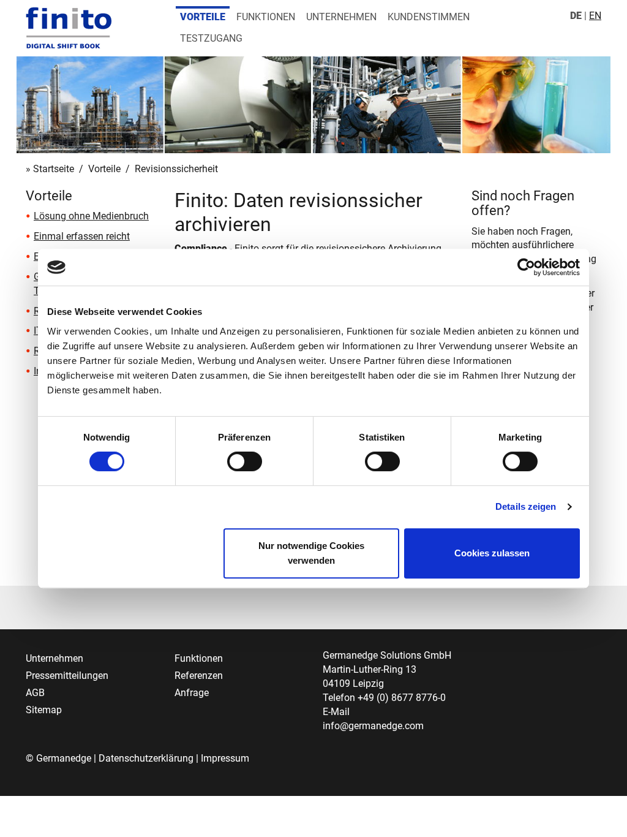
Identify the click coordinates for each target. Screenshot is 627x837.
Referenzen (199, 675)
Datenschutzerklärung (146, 758)
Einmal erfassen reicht (82, 236)
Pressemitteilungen (67, 675)
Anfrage (192, 693)
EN (595, 15)
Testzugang (211, 38)
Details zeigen (525, 506)
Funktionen (265, 17)
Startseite (53, 169)
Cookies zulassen (492, 553)
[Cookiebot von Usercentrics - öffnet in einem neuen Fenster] (526, 267)
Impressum (225, 758)
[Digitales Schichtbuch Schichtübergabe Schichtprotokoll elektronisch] (69, 27)
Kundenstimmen (429, 17)
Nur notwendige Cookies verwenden (311, 553)
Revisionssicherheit (176, 169)
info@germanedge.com (373, 726)
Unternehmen (341, 17)
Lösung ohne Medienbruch (91, 216)
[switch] (244, 461)
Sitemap (44, 710)
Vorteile (202, 17)
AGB (35, 693)
